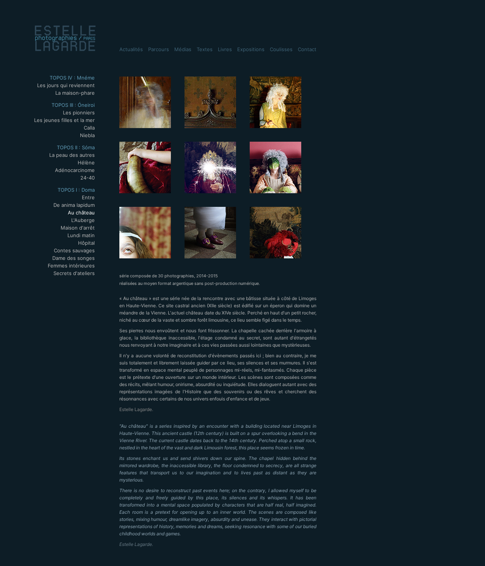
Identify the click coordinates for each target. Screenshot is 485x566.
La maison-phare (75, 93)
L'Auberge (83, 220)
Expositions (250, 49)
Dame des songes (73, 258)
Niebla (87, 135)
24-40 (87, 178)
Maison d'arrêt (78, 228)
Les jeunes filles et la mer (64, 120)
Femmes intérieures (71, 266)
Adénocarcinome (75, 170)
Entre (88, 197)
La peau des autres (72, 155)
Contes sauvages (74, 250)
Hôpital (86, 243)
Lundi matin (81, 235)
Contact (307, 49)
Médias (182, 49)
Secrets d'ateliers (74, 273)
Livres (225, 49)
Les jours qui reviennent (66, 85)
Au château (81, 213)
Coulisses (281, 49)
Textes (205, 49)
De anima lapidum (74, 205)
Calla (89, 128)
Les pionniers (79, 112)
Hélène (86, 162)
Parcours (158, 49)
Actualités (131, 49)
